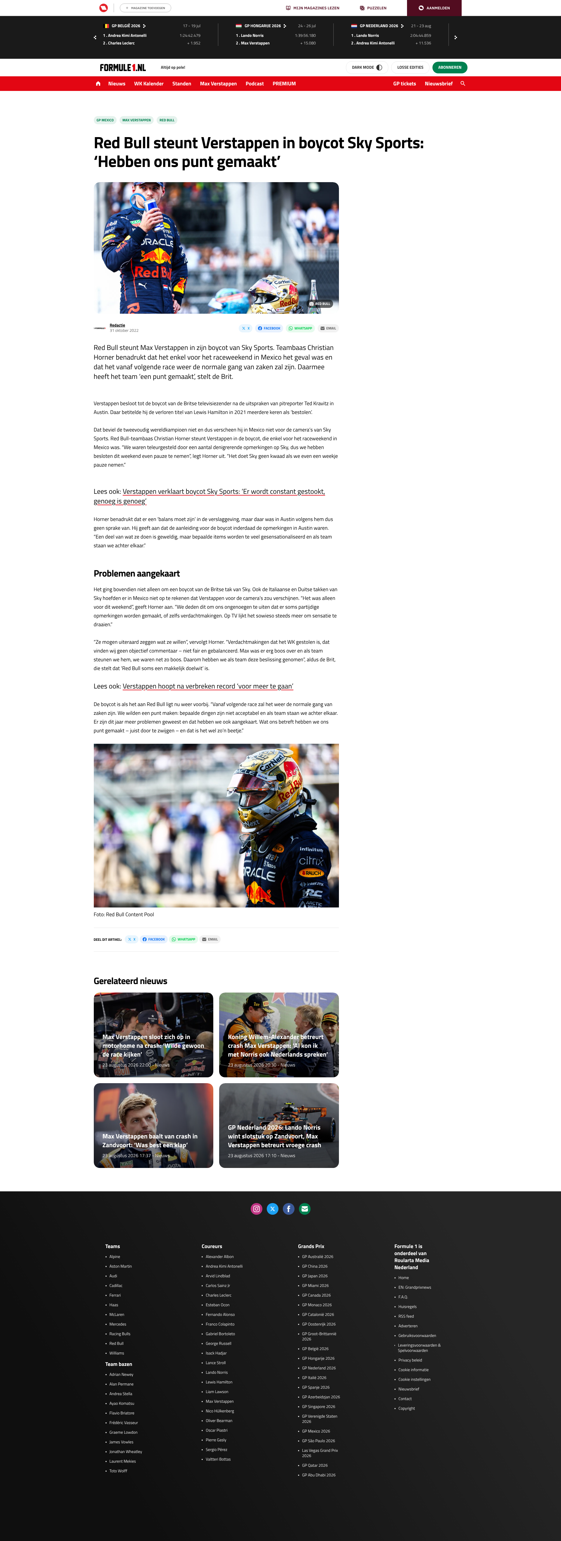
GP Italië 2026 (314, 1377)
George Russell (218, 1343)
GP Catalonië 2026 (318, 1314)
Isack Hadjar (216, 1353)
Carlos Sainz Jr (218, 1285)
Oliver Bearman (219, 1420)
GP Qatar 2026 (315, 1465)
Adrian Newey (122, 1374)
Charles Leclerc (218, 1295)
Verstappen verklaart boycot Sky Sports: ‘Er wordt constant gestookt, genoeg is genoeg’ (209, 496)
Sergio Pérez (216, 1449)
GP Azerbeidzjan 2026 (321, 1397)
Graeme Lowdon (124, 1432)
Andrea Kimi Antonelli (224, 1266)
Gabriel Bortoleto (220, 1334)
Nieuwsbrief (439, 83)
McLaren (117, 1314)
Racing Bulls (120, 1334)
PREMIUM (284, 83)
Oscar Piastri (217, 1430)
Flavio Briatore (122, 1413)
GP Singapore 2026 (318, 1406)
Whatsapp (303, 328)
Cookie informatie (414, 1370)
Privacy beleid (410, 1360)
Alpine (115, 1256)
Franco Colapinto (220, 1324)
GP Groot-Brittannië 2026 (319, 1336)
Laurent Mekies (123, 1461)
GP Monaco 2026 (317, 1305)
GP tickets (404, 83)
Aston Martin (121, 1266)
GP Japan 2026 (315, 1276)
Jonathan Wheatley (126, 1451)
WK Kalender (149, 83)
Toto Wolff (118, 1471)
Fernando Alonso (220, 1314)
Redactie (117, 325)
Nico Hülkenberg (220, 1411)
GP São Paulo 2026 (318, 1441)
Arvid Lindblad (218, 1276)
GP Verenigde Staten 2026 (319, 1419)
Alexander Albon (220, 1256)
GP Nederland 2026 (319, 1368)
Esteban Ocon (217, 1305)
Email (331, 328)
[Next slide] (457, 37)
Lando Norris (217, 1372)
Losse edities (410, 67)
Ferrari (115, 1295)
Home (404, 1278)
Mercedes (118, 1324)
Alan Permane (122, 1384)
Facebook (272, 328)
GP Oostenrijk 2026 (319, 1324)
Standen (181, 83)
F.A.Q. (403, 1297)
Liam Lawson (217, 1392)
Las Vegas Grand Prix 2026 (320, 1453)
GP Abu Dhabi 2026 (319, 1475)
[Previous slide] (95, 37)
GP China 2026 (315, 1266)
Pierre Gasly (216, 1440)
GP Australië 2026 (317, 1256)
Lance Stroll (216, 1363)
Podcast (255, 83)
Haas (114, 1305)
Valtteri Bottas (218, 1459)
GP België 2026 (315, 1349)
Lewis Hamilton (219, 1382)
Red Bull (167, 120)
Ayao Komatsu (122, 1403)
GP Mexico (105, 120)
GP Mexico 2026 (316, 1431)
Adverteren (408, 1326)
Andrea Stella (121, 1394)
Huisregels (408, 1306)
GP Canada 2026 (316, 1295)
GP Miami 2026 (315, 1285)
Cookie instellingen (415, 1379)
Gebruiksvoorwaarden (417, 1335)
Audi (113, 1276)
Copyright (407, 1408)
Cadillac (116, 1285)
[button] (434, 8)
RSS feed (406, 1316)
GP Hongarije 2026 (318, 1358)
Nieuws (117, 83)
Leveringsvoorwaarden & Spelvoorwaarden (419, 1348)
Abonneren (449, 67)
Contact (405, 1399)
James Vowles (122, 1442)
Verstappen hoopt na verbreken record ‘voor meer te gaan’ (208, 686)
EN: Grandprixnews (415, 1287)
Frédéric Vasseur (124, 1423)
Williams (117, 1353)
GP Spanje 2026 (316, 1387)
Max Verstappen (218, 83)
